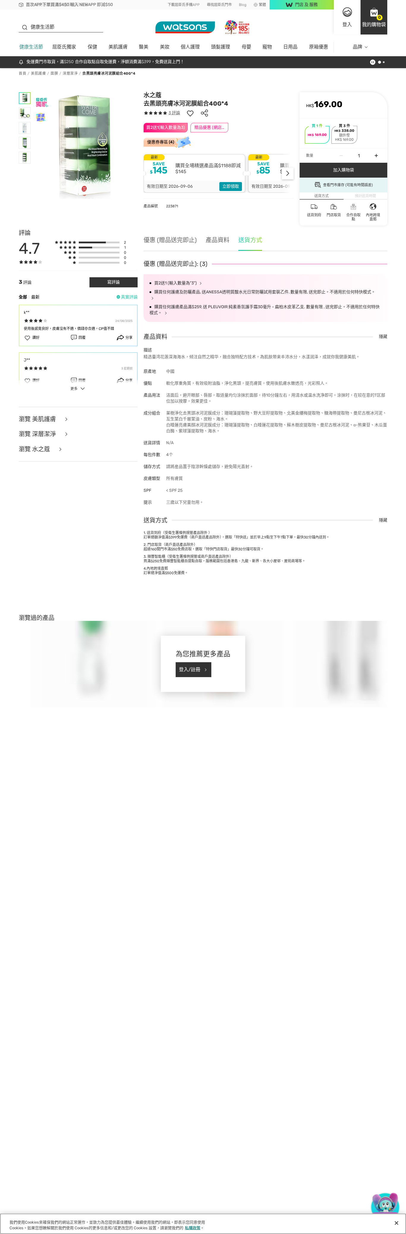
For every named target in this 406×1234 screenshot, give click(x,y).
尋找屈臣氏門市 (219, 5)
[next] (288, 173)
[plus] (376, 156)
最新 (35, 297)
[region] (203, 1223)
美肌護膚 (118, 47)
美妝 (164, 47)
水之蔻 (152, 95)
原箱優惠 (318, 47)
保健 (92, 47)
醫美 (143, 47)
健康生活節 (31, 47)
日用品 (290, 47)
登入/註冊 (189, 669)
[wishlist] (190, 113)
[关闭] (396, 1223)
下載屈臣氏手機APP (184, 5)
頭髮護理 (220, 47)
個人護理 (190, 47)
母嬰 (246, 47)
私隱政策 (192, 1228)
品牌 (357, 47)
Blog (242, 5)
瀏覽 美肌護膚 (38, 419)
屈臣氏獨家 (64, 47)
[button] (374, 17)
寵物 (267, 47)
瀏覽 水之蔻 (35, 449)
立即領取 (230, 186)
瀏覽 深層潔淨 (38, 434)
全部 (23, 297)
